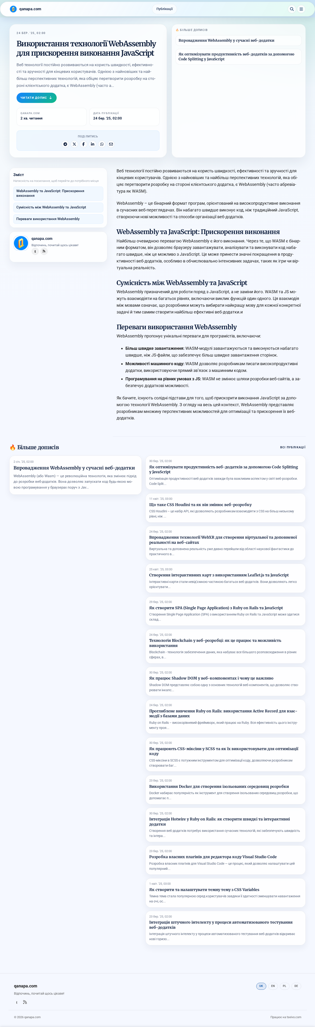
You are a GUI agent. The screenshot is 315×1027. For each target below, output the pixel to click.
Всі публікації (293, 447)
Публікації (164, 9)
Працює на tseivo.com (285, 1017)
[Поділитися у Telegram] (65, 144)
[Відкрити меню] (301, 9)
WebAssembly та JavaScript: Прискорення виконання (50, 193)
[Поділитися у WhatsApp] (102, 144)
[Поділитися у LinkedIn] (92, 144)
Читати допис (34, 97)
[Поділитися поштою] (111, 144)
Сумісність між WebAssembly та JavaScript (51, 207)
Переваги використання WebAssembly (48, 219)
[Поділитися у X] (74, 144)
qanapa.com (41, 238)
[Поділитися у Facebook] (83, 144)
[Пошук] (292, 9)
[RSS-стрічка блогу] (44, 251)
